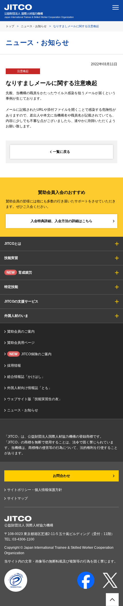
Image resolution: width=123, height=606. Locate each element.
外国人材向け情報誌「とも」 (29, 388)
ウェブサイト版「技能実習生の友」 (34, 399)
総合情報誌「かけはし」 (26, 377)
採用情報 (14, 366)
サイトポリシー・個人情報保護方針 (34, 490)
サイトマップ (17, 498)
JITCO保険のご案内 (30, 354)
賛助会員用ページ (21, 343)
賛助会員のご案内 (21, 331)
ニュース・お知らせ (34, 26)
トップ (10, 26)
